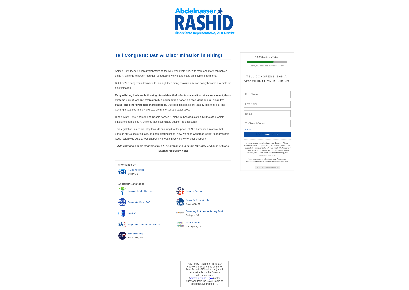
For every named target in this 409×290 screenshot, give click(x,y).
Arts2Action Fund (194, 222)
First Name (251, 92)
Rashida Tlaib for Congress (140, 191)
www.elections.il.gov (201, 278)
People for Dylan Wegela (197, 200)
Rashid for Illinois (136, 170)
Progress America (194, 191)
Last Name (251, 102)
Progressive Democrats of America (144, 224)
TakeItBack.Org (135, 234)
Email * (249, 112)
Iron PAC (132, 213)
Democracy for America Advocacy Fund (204, 211)
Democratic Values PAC (139, 202)
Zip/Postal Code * (255, 122)
